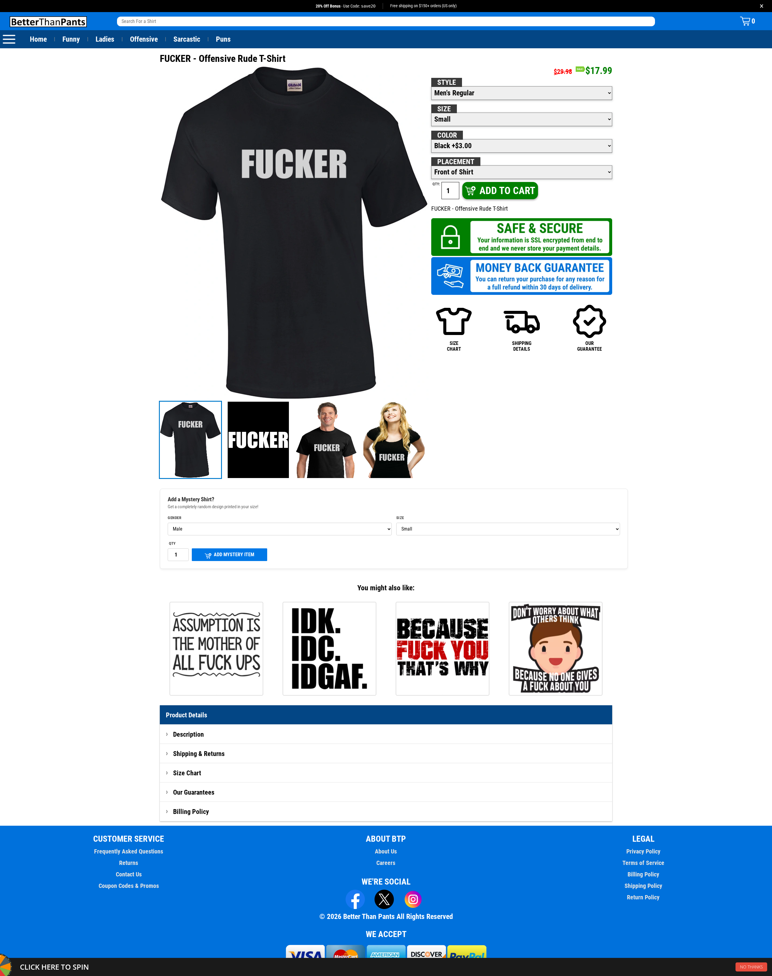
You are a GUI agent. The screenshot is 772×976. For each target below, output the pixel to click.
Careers (385, 862)
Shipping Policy (643, 885)
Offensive (144, 39)
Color (447, 135)
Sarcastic (186, 39)
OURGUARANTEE (589, 346)
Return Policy (643, 897)
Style (446, 82)
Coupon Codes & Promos (129, 885)
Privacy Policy (643, 851)
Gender (174, 518)
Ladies (105, 39)
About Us (386, 851)
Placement (455, 162)
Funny (71, 39)
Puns (223, 39)
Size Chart (187, 773)
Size (444, 109)
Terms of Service (643, 862)
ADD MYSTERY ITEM (234, 554)
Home (38, 39)
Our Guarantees (193, 792)
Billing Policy (191, 811)
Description (188, 734)
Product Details (186, 715)
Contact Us (129, 874)
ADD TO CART (507, 190)
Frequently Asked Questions (128, 851)
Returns (128, 862)
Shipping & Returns (199, 754)
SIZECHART (454, 346)
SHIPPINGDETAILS (521, 346)
